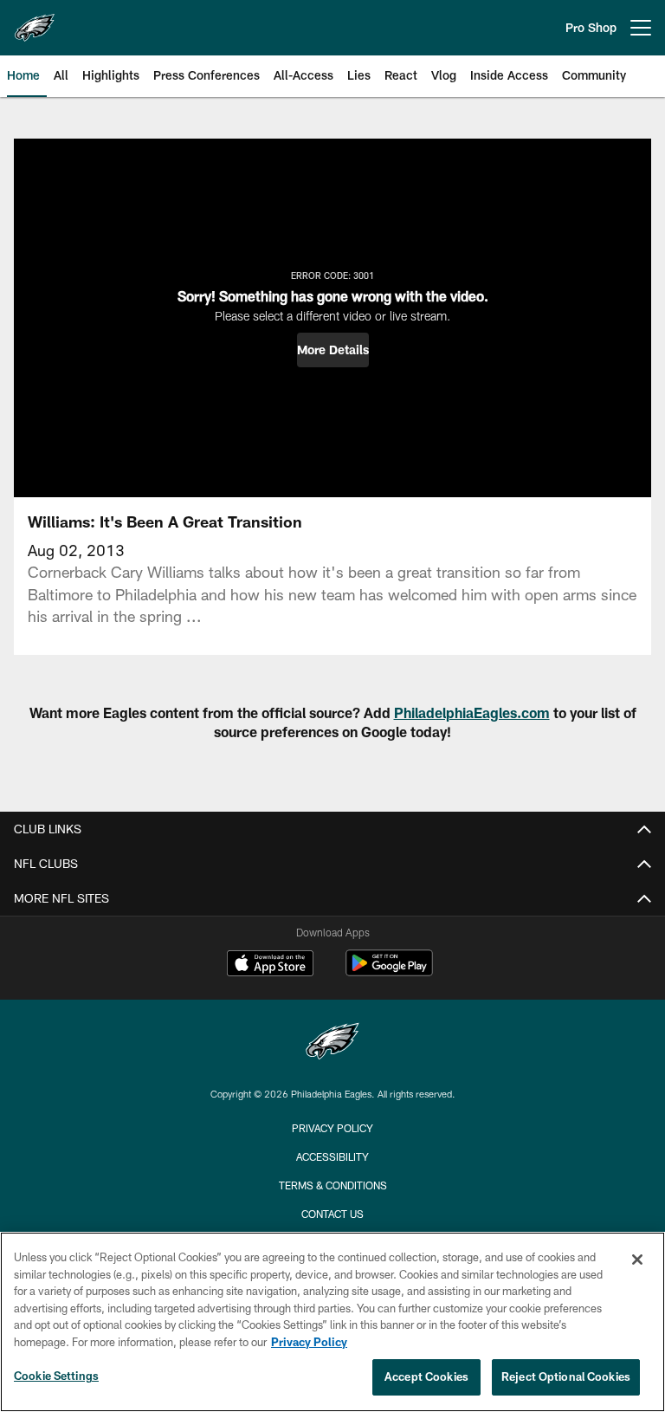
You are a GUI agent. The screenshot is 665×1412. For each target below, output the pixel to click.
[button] (333, 350)
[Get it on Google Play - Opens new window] (389, 971)
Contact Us (332, 1214)
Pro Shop (591, 27)
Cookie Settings (56, 1376)
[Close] (637, 1259)
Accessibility (332, 1156)
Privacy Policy (332, 1128)
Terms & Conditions (333, 1185)
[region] (332, 1322)
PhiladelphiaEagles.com (472, 712)
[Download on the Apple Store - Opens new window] (270, 965)
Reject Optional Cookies (565, 1376)
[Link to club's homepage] (34, 21)
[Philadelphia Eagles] (332, 1043)
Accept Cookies (426, 1376)
